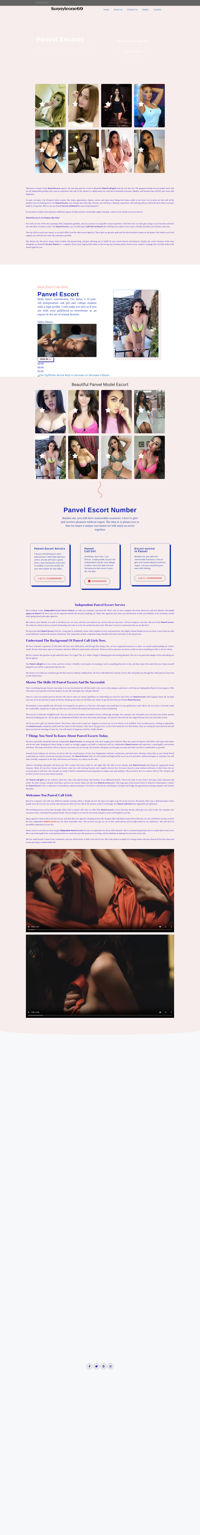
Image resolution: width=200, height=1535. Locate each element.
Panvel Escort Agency (133, 41)
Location (157, 9)
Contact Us (132, 9)
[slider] (41, 367)
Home (106, 9)
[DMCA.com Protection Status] (42, 3)
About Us (118, 9)
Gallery (145, 9)
